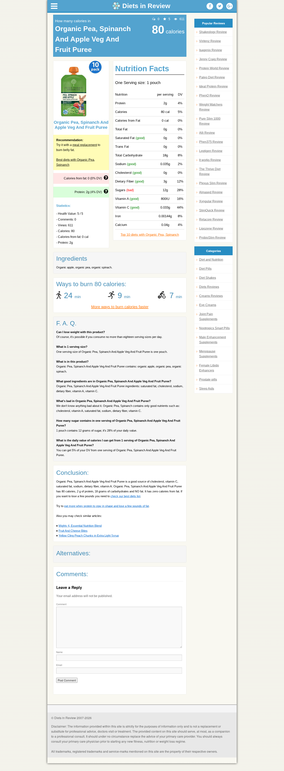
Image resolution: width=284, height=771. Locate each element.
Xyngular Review (211, 201)
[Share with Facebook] (210, 6)
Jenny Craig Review (213, 59)
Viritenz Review (210, 41)
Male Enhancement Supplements (212, 340)
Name (59, 652)
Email (59, 665)
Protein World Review (214, 68)
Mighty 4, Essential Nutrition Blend (80, 525)
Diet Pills (205, 268)
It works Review (210, 160)
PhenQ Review (209, 95)
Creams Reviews (211, 296)
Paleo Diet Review (212, 77)
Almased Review (211, 192)
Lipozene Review (211, 228)
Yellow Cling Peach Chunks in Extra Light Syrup (89, 535)
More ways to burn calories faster (120, 307)
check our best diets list (125, 496)
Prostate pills (208, 379)
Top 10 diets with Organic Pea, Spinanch (150, 235)
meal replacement (84, 145)
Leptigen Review (210, 151)
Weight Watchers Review (210, 107)
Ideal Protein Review (213, 86)
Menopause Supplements (208, 354)
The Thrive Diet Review (209, 171)
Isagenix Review (210, 50)
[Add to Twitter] (219, 6)
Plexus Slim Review (213, 183)
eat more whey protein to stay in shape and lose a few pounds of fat (106, 506)
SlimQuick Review (211, 210)
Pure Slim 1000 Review (209, 121)
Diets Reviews (209, 286)
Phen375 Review (211, 141)
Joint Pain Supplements (208, 316)
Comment (61, 604)
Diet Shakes (207, 277)
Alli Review (207, 132)
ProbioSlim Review (212, 237)
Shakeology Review (213, 32)
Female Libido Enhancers (209, 368)
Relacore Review (211, 219)
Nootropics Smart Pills (214, 328)
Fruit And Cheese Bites (73, 530)
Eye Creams (207, 305)
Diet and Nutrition (211, 259)
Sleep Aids (206, 388)
